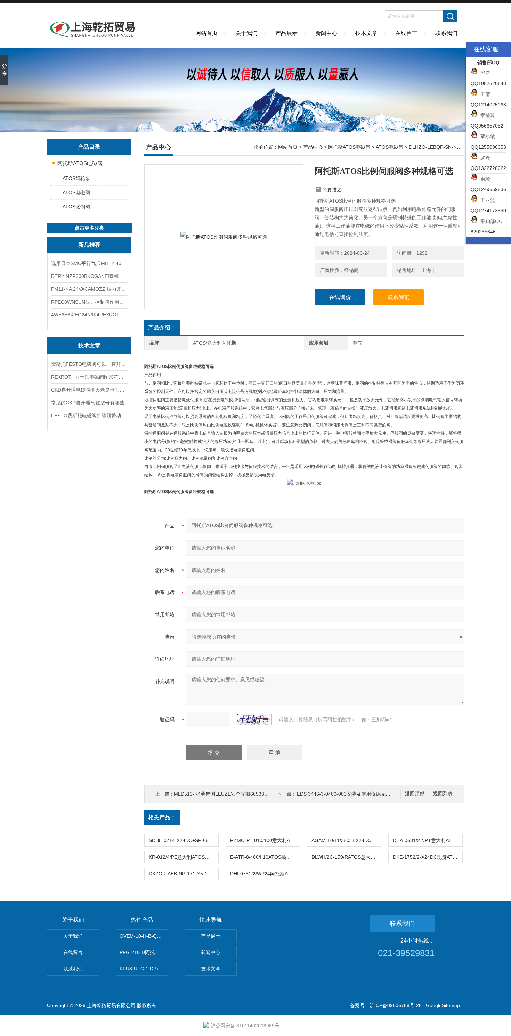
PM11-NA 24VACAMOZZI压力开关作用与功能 (89, 289)
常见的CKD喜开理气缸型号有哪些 (87, 402)
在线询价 (340, 297)
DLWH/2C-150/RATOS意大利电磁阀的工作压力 (346, 857)
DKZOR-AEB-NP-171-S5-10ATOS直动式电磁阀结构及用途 (183, 874)
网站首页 (206, 33)
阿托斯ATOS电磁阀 (80, 163)
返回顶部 (414, 793)
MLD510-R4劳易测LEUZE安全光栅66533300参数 (228, 794)
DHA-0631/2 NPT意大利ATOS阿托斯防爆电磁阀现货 (427, 840)
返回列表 (443, 793)
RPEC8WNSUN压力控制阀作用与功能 (89, 302)
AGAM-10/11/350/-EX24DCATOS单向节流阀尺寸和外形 (346, 840)
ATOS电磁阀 (76, 192)
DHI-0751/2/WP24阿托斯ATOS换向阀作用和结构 (265, 874)
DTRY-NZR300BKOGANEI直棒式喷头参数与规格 (89, 276)
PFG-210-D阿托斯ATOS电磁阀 (144, 952)
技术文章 (366, 33)
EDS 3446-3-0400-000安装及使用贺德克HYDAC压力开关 (359, 794)
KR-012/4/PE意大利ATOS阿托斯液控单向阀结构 (183, 857)
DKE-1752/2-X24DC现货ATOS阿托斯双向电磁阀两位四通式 (427, 857)
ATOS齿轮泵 (76, 178)
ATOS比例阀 (76, 206)
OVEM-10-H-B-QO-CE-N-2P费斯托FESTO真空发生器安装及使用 (144, 936)
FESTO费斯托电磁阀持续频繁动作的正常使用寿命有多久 (89, 415)
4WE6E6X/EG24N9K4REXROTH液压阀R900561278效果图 (89, 315)
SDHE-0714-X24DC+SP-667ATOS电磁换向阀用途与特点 (183, 840)
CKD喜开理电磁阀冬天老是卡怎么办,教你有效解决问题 (89, 390)
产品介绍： (162, 327)
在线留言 (406, 33)
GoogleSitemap (443, 1005)
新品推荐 (89, 245)
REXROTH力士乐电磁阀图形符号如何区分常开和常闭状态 (89, 377)
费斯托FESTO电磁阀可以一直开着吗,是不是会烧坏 (89, 364)
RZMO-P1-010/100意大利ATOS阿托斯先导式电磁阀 (265, 840)
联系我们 (446, 33)
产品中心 (313, 147)
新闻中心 (326, 33)
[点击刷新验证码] (254, 719)
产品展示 (286, 33)
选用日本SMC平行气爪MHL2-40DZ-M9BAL (89, 263)
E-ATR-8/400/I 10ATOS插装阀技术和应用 (265, 857)
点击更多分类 (89, 228)
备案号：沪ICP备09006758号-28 (386, 1005)
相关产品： (162, 817)
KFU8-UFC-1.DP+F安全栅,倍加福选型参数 (144, 968)
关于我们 (246, 33)
